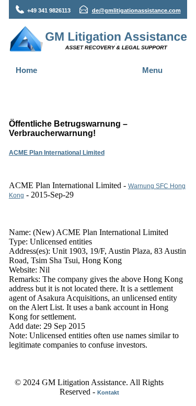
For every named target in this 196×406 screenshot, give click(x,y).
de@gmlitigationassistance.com (136, 10)
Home (26, 70)
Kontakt (108, 392)
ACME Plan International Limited (57, 152)
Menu (152, 70)
